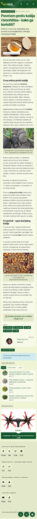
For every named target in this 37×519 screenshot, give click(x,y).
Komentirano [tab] (12, 367)
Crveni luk (9, 327)
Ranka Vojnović (22, 339)
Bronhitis (8, 331)
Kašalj (28, 327)
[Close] (27, 3)
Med (16, 331)
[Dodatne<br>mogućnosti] (32, 514)
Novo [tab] (20, 367)
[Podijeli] (26, 514)
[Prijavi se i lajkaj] (20, 514)
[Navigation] (33, 3)
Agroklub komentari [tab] (7, 349)
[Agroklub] (7, 3)
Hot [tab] (3, 367)
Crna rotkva (19, 327)
